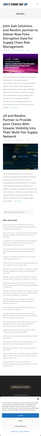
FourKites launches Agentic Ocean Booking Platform (20, 336)
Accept (20, 415)
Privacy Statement (24, 431)
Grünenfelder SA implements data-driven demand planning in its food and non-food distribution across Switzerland (20, 243)
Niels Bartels (20, 50)
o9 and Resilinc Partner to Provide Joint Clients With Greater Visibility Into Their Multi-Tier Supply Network (20, 126)
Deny (20, 421)
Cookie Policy (14, 431)
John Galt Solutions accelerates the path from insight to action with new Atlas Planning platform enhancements (19, 227)
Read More (14, 107)
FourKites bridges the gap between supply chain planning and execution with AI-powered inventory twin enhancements (20, 316)
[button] (38, 399)
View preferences (20, 426)
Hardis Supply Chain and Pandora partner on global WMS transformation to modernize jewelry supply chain (20, 356)
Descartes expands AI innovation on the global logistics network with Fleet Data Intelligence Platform (18, 301)
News (28, 50)
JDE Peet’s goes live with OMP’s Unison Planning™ (19, 348)
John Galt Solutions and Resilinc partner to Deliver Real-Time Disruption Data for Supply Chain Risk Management (20, 36)
